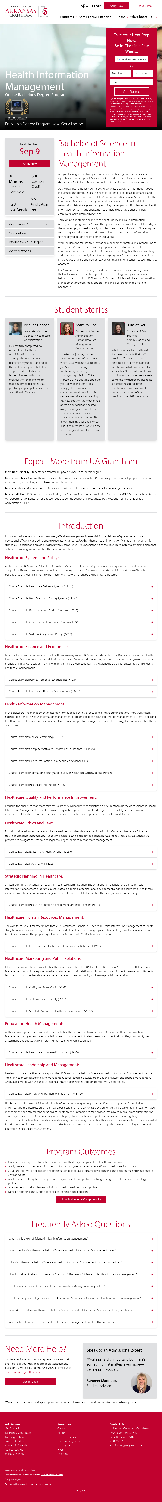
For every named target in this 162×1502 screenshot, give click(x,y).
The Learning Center (69, 1441)
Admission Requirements (28, 224)
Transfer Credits (14, 1441)
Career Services (66, 1437)
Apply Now (116, 6)
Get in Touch (30, 1381)
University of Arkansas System (52, 1474)
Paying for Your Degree (26, 242)
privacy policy (115, 121)
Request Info (144, 6)
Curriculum (17, 233)
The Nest (62, 1453)
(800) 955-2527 (118, 1441)
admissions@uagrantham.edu (23, 1372)
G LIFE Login (93, 6)
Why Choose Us (141, 16)
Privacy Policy (81, 1490)
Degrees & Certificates (18, 1432)
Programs (67, 16)
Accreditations (20, 251)
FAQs (60, 1449)
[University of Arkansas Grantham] (27, 9)
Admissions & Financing (95, 16)
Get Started (12, 1428)
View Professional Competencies (81, 1199)
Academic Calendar (16, 1445)
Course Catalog (14, 1449)
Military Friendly (14, 1453)
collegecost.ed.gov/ (13, 1479)
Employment (65, 1445)
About (120, 16)
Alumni (61, 1432)
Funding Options (15, 1437)
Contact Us (64, 1428)
